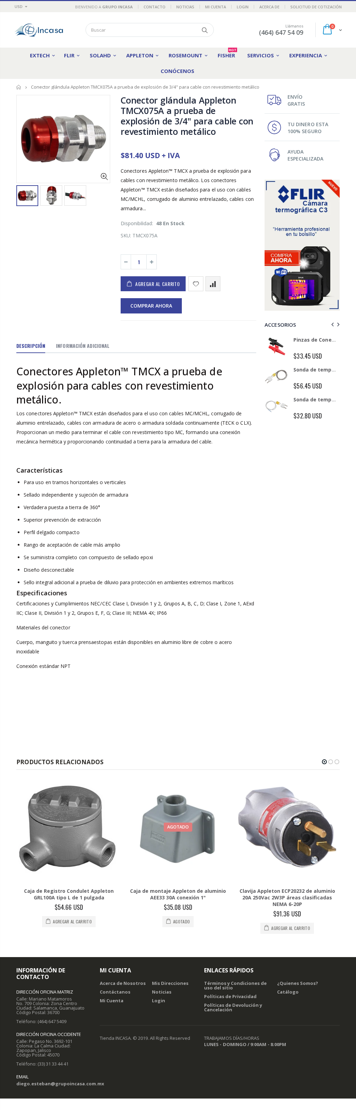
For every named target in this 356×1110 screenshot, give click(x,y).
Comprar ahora (151, 305)
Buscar (205, 29)
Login (243, 6)
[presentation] (331, 324)
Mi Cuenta (215, 6)
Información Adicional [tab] (83, 345)
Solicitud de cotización (316, 6)
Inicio (19, 87)
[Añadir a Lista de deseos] (195, 283)
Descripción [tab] (30, 345)
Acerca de (269, 6)
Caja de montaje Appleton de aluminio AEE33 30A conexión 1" (178, 894)
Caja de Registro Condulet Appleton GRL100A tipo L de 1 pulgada (69, 894)
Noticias (185, 6)
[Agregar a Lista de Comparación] (212, 283)
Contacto (154, 6)
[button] (324, 762)
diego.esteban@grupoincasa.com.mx (60, 1083)
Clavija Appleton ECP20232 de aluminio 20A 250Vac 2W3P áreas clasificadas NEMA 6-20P (287, 897)
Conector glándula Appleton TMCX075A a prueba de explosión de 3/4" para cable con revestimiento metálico (187, 115)
